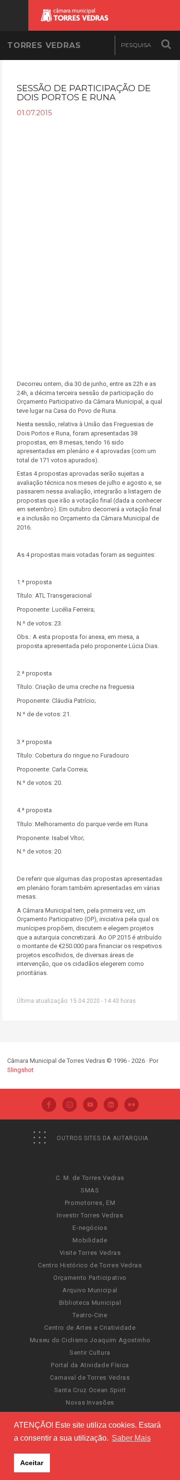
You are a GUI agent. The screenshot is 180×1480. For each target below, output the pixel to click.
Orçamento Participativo (90, 1277)
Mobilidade (90, 1240)
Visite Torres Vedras (90, 1252)
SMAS (90, 1190)
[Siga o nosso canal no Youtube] (90, 1105)
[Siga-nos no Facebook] (49, 1105)
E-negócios (90, 1227)
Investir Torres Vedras (90, 1215)
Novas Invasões (90, 1402)
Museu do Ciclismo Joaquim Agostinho (90, 1340)
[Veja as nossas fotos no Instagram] (69, 1105)
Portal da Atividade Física (90, 1365)
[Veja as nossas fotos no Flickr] (131, 1105)
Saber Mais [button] (131, 1438)
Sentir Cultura (90, 1352)
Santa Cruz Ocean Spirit (90, 1390)
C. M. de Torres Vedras (90, 1177)
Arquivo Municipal (90, 1290)
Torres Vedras (44, 45)
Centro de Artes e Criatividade (90, 1327)
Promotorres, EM (90, 1202)
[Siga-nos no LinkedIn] (110, 1105)
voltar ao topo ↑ (136, 1451)
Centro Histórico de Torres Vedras (90, 1265)
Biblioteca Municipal (90, 1302)
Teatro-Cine (89, 1315)
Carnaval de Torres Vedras (90, 1377)
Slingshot (20, 1069)
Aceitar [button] (31, 1463)
